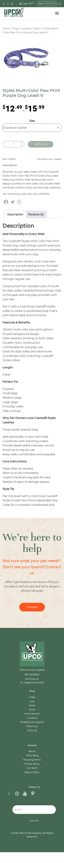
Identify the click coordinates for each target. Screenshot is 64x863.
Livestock (32, 718)
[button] (24, 3)
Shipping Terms (32, 759)
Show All (32, 730)
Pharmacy (32, 726)
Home (6, 28)
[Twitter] (13, 202)
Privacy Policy (32, 764)
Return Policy (32, 772)
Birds (32, 705)
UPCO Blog (32, 755)
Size (32, 120)
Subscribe (34, 821)
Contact (32, 607)
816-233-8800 (32, 674)
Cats (32, 701)
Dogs (16, 28)
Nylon (37, 28)
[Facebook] (6, 202)
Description (15, 214)
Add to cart (41, 144)
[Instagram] (19, 202)
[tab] (15, 214)
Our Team (32, 768)
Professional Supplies (32, 722)
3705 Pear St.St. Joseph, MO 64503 (32, 681)
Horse (32, 709)
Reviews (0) (36, 214)
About (32, 751)
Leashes (26, 28)
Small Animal (32, 713)
